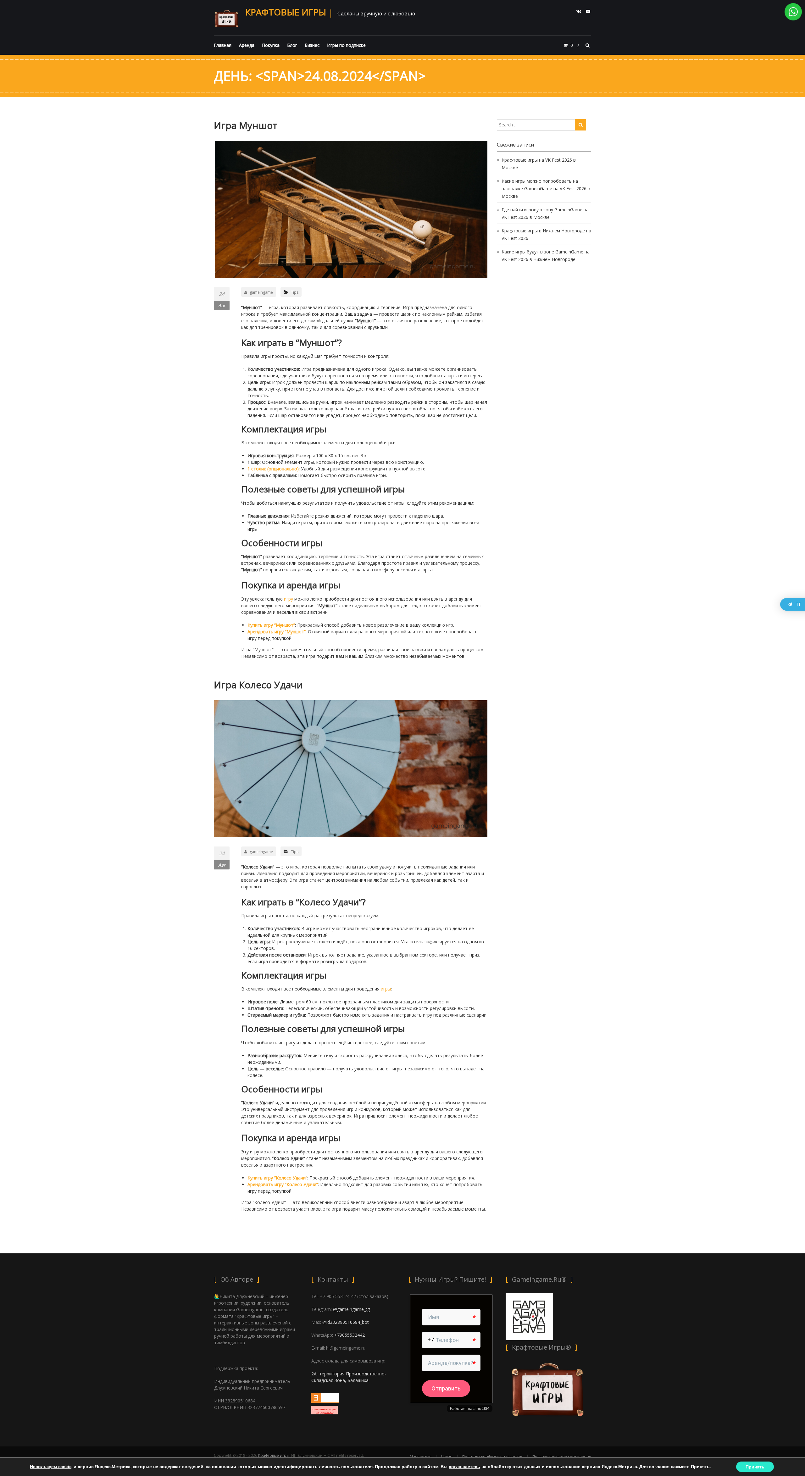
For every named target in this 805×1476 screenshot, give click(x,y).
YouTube (588, 11)
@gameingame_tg (351, 1309)
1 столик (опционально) (273, 469)
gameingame (261, 292)
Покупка (271, 45)
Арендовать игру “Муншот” (276, 632)
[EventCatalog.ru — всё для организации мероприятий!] (325, 1397)
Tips (294, 292)
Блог (292, 45)
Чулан (446, 1456)
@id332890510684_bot (345, 1322)
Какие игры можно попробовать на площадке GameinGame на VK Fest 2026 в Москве (546, 188)
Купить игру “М (263, 625)
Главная (222, 45)
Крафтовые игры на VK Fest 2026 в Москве (539, 163)
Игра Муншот (245, 125)
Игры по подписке (346, 45)
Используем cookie (50, 1467)
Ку (250, 1178)
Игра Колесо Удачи (258, 684)
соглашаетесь (464, 1467)
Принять (755, 1467)
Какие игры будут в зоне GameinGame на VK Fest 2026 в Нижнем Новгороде (546, 255)
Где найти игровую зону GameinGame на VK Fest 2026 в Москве (545, 213)
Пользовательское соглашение (561, 1456)
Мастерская (420, 1456)
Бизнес (312, 45)
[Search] (580, 124)
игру (288, 599)
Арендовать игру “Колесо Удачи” (282, 1184)
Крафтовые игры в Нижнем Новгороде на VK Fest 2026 (546, 234)
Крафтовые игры (285, 12)
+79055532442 (349, 1335)
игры (386, 989)
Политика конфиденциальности (492, 1456)
